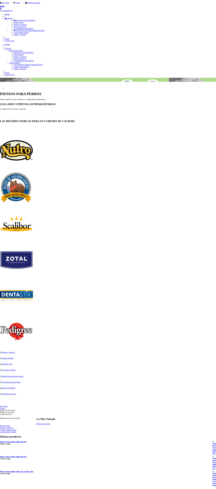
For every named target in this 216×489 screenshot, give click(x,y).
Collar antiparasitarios (21, 33)
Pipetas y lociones (20, 35)
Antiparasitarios (14, 63)
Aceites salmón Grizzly (8, 432)
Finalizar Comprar (33, 3)
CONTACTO (9, 41)
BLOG (7, 39)
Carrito (17, 3)
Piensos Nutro (19, 22)
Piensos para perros (16, 51)
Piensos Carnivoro (20, 25)
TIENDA (10, 18)
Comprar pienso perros (8, 430)
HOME (7, 14)
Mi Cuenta (5, 3)
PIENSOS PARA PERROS (25, 20)
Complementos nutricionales (24, 29)
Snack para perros (20, 27)
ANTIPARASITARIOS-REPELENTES (29, 31)
